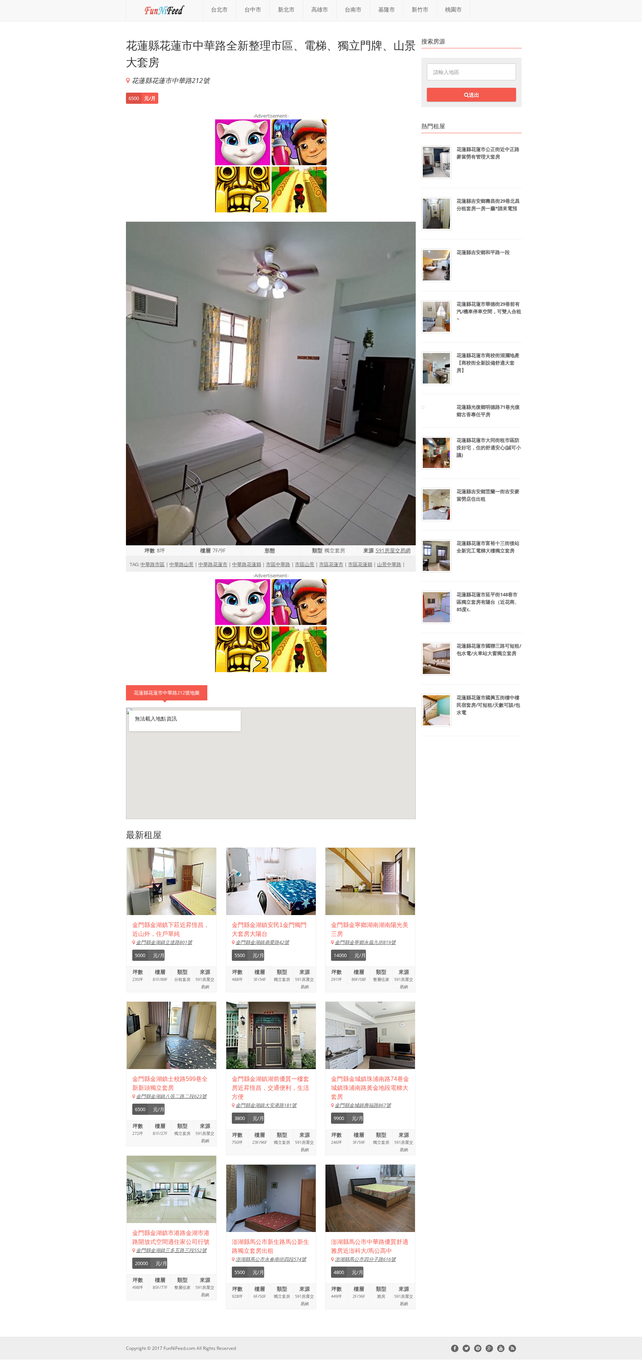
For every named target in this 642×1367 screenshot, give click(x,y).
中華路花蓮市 (212, 564)
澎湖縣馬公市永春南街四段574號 (271, 1259)
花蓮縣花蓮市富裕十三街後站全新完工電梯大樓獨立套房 (488, 547)
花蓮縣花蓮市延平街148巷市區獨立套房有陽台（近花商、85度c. (488, 602)
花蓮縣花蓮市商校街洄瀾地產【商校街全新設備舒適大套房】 (488, 362)
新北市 (286, 9)
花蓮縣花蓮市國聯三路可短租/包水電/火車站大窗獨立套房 (489, 649)
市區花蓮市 (331, 564)
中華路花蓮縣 (246, 564)
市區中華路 (278, 564)
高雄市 (319, 9)
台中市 (252, 9)
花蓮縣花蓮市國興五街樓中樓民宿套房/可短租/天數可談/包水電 (488, 705)
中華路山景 (181, 564)
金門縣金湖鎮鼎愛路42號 (262, 942)
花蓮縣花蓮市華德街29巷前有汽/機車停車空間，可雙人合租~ (489, 311)
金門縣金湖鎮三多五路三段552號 (171, 1250)
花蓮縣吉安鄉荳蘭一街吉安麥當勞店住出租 (488, 495)
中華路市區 (152, 564)
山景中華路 (389, 564)
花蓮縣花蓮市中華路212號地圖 (167, 692)
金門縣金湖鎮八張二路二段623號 (171, 1096)
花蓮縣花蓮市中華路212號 (171, 80)
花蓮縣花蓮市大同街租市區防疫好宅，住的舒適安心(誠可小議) (489, 447)
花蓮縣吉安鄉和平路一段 (483, 252)
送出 (474, 94)
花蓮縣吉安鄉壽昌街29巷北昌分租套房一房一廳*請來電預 (488, 205)
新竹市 (420, 9)
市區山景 (304, 564)
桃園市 (453, 9)
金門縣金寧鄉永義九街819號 (365, 942)
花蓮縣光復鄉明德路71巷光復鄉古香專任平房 (488, 411)
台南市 (353, 9)
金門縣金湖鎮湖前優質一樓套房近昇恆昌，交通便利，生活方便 (270, 1088)
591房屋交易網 (393, 550)
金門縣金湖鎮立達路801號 (164, 942)
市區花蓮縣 (360, 564)
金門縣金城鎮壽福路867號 (363, 1105)
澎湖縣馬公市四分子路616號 (365, 1259)
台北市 (219, 9)
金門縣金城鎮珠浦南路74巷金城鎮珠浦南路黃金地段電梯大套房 (370, 1088)
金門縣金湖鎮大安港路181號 (266, 1105)
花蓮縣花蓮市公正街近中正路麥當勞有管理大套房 (488, 153)
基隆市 (386, 9)
